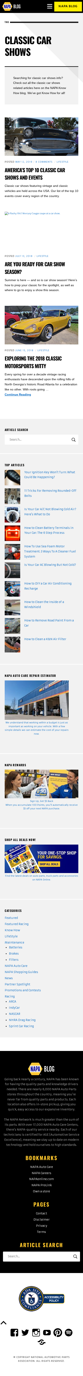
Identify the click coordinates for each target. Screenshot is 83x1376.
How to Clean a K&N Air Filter (45, 639)
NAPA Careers (41, 1173)
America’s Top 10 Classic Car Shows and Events (35, 173)
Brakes (14, 953)
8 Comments (44, 162)
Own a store (41, 1191)
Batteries (15, 947)
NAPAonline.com (41, 1179)
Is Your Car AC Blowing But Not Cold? (50, 565)
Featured (11, 918)
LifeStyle (63, 162)
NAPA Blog (68, 6)
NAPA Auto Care (16, 966)
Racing (10, 996)
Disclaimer (41, 1219)
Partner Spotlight (17, 984)
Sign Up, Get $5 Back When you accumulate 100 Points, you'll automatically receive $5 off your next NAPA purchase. (42, 805)
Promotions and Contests (23, 990)
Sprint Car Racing (21, 1026)
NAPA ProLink (41, 1185)
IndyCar (14, 1008)
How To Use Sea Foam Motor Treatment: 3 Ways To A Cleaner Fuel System (50, 551)
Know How (12, 930)
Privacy (41, 1226)
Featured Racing (17, 924)
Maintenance (14, 942)
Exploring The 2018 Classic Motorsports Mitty (33, 362)
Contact (41, 1213)
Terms (41, 1232)
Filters (14, 960)
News (9, 978)
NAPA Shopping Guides (21, 972)
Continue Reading (27, 395)
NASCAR (14, 1014)
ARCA (12, 1001)
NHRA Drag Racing (22, 1020)
